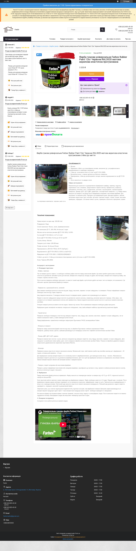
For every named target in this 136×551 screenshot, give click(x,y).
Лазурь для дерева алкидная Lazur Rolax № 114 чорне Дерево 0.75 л (17, 68)
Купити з (88, 79)
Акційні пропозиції (84, 39)
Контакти (98, 39)
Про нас (128, 39)
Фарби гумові (53, 46)
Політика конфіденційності (77, 537)
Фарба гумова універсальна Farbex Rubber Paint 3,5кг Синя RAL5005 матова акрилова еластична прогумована (17, 167)
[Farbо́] (8, 30)
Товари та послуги (66, 39)
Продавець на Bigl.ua (68, 535)
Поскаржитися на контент (62, 537)
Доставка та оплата (113, 39)
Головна (52, 39)
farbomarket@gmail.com (11, 516)
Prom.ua (77, 533)
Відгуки (7, 467)
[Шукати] (102, 29)
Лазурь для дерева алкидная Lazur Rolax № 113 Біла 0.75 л (17, 73)
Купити (91, 74)
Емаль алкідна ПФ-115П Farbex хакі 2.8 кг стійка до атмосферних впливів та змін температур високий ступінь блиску (18, 112)
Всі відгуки (9, 207)
